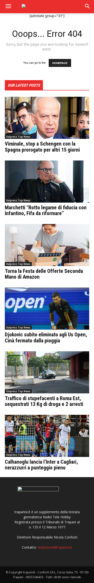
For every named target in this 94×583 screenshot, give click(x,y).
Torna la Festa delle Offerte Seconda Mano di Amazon (44, 274)
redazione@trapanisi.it (55, 547)
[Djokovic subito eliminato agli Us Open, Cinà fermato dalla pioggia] (47, 309)
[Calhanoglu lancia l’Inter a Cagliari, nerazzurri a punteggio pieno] (47, 436)
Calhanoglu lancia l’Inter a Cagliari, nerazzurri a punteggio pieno (41, 465)
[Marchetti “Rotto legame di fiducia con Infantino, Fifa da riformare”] (47, 181)
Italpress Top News (18, 136)
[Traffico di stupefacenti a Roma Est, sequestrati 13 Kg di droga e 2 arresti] (47, 372)
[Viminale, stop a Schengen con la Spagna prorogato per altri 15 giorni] (47, 118)
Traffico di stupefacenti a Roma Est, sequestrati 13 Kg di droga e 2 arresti (44, 401)
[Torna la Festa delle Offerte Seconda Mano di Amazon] (47, 245)
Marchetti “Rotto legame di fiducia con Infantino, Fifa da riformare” (46, 210)
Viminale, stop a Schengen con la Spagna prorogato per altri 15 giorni (42, 147)
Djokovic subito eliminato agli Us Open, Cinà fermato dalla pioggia (46, 337)
